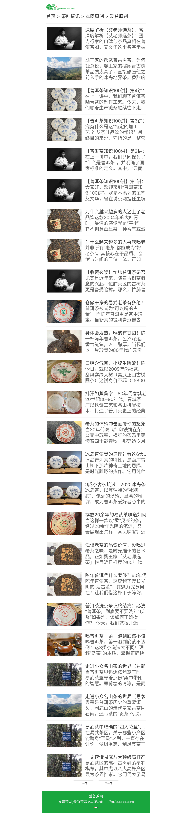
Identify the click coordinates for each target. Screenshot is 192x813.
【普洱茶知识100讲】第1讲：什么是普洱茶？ (118, 181)
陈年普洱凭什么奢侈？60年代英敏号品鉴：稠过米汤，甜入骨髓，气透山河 (118, 575)
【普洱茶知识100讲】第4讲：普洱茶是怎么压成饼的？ (118, 90)
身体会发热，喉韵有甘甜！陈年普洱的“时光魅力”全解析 (118, 333)
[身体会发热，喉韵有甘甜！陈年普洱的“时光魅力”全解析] (64, 341)
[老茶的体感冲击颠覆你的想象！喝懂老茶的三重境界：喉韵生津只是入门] (64, 432)
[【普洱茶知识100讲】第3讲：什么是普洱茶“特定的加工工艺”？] (64, 129)
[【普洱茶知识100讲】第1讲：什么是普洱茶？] (64, 190)
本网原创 (94, 16)
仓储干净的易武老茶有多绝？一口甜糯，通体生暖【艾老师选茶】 (118, 302)
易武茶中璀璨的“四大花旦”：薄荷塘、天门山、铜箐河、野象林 (118, 727)
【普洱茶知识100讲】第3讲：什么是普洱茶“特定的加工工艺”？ (118, 121)
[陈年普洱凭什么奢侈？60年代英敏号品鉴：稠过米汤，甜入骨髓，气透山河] (64, 584)
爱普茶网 (96, 796)
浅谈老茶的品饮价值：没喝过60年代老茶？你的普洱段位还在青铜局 (118, 545)
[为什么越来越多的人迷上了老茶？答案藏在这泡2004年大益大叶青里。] (64, 220)
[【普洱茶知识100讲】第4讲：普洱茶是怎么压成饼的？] (64, 99)
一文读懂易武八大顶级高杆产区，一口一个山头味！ (118, 757)
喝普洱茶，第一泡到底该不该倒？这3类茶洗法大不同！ (118, 636)
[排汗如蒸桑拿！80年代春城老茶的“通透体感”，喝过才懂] (64, 402)
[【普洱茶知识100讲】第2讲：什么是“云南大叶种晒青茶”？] (64, 160)
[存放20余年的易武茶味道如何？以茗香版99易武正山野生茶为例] (64, 523)
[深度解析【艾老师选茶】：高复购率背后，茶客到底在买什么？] (64, 38)
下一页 (108, 783)
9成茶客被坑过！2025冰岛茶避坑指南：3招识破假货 (118, 484)
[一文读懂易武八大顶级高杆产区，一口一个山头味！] (64, 766)
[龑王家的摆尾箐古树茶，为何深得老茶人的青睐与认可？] (64, 69)
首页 (51, 16)
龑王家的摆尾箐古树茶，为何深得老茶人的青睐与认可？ (118, 60)
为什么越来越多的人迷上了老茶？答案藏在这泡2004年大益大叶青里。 (118, 212)
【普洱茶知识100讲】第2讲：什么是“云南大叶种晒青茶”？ (118, 151)
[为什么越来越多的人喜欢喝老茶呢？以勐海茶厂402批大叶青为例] (64, 250)
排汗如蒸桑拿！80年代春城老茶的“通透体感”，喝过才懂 (118, 393)
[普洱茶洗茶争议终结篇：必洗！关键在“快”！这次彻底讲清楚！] (64, 614)
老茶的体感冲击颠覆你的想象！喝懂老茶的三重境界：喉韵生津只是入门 (118, 424)
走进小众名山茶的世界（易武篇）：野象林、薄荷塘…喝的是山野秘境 (118, 666)
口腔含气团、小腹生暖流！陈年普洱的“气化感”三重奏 (118, 363)
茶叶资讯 (70, 16)
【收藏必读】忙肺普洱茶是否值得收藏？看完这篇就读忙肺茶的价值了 (118, 272)
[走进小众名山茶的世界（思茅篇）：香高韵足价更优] (64, 705)
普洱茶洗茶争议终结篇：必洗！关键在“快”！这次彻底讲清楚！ (118, 605)
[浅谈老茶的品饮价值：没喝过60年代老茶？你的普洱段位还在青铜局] (64, 554)
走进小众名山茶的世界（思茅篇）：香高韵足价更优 (118, 696)
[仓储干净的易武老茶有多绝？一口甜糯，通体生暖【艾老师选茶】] (64, 311)
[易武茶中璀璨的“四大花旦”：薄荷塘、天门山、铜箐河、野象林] (64, 735)
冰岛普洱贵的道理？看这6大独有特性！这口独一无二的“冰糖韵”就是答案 (118, 454)
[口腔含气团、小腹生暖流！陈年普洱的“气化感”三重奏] (64, 372)
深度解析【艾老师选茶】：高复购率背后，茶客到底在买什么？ (118, 30)
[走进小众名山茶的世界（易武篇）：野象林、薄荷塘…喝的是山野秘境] (64, 675)
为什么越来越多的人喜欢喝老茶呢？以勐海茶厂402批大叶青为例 (118, 242)
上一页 (83, 783)
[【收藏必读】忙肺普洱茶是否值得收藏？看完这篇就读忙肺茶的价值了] (64, 281)
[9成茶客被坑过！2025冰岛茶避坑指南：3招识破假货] (64, 493)
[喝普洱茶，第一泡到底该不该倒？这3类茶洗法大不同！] (64, 644)
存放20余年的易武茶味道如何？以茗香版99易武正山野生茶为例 (118, 515)
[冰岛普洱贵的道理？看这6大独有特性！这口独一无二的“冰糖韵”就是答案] (64, 463)
